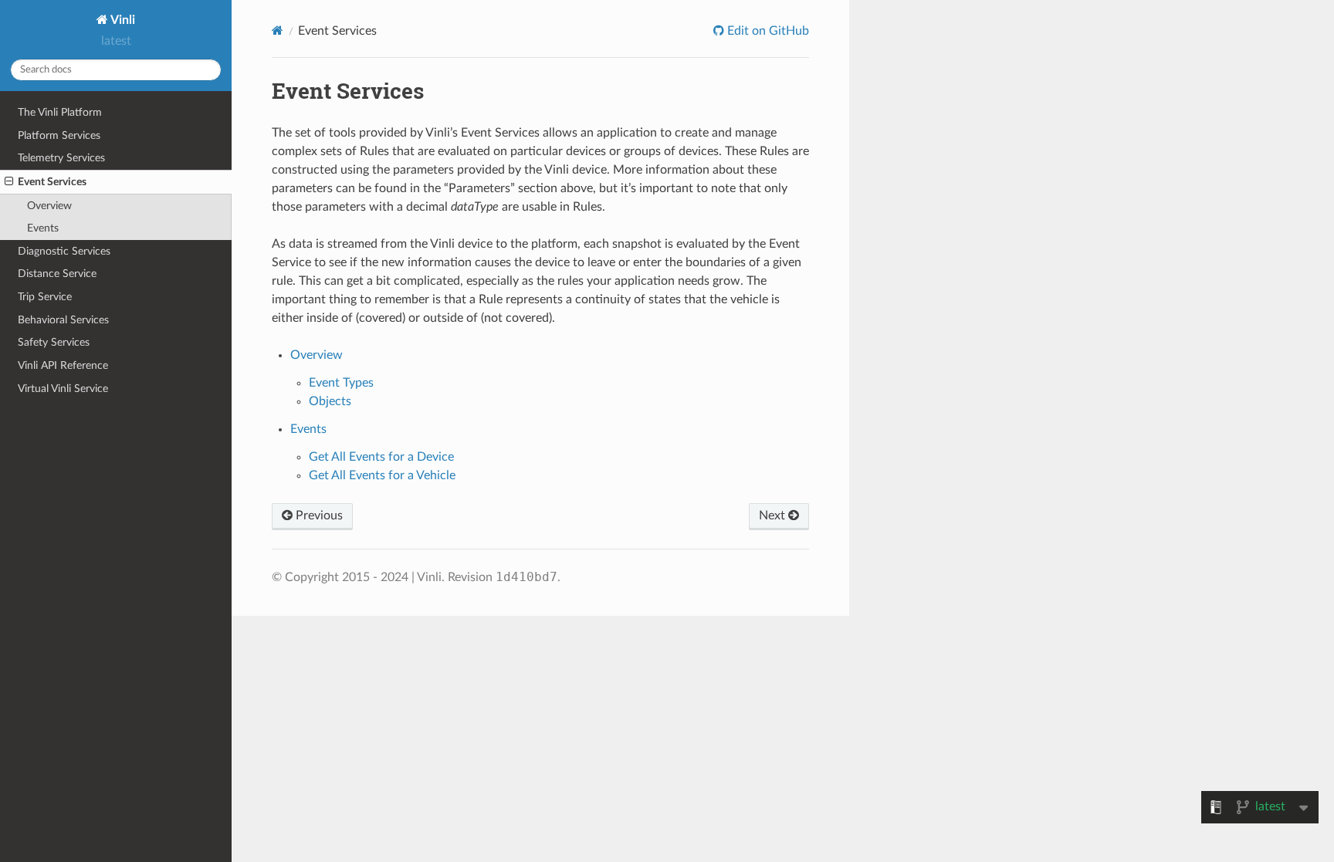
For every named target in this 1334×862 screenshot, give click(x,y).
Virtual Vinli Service (63, 388)
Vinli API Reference (63, 365)
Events (43, 228)
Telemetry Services (61, 158)
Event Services (52, 182)
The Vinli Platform (60, 112)
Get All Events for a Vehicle (382, 475)
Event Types (341, 383)
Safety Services (54, 342)
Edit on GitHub (766, 31)
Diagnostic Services (64, 251)
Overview (49, 205)
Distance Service (57, 273)
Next (773, 515)
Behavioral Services (63, 320)
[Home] (277, 30)
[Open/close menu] (9, 182)
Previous (318, 515)
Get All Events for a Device (381, 457)
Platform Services (59, 135)
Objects (330, 401)
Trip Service (45, 297)
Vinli (121, 20)
